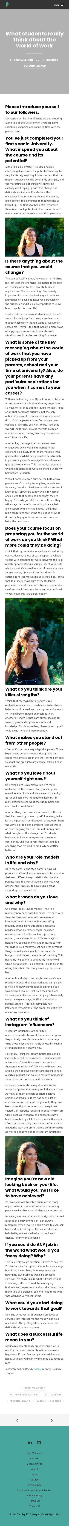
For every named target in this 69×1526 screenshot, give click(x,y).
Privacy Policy (34, 1495)
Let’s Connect (34, 1485)
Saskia (37, 1369)
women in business (49, 1400)
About (34, 1469)
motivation (53, 1394)
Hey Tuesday (34, 1453)
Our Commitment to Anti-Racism (34, 1490)
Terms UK (34, 1506)
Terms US (34, 1501)
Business (52, 60)
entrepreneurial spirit (24, 1394)
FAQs (34, 1474)
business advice (34, 1388)
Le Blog (34, 1479)
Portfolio (34, 1458)
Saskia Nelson (23, 60)
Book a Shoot (34, 1463)
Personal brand (35, 66)
